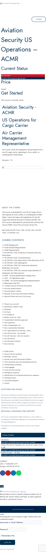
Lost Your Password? (7, 549)
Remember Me (7, 535)
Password (4, 529)
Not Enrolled (5, 75)
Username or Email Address (11, 522)
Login (2, 486)
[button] (23, 12)
